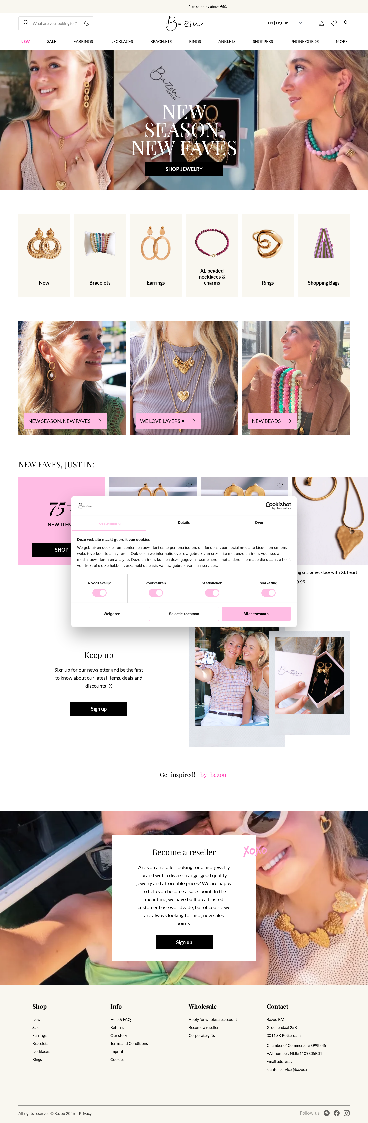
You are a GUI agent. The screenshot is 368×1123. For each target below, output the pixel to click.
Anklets (226, 41)
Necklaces (121, 41)
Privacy (85, 1113)
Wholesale (203, 1006)
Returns (117, 1027)
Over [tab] (259, 522)
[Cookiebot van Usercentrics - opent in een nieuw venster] (269, 506)
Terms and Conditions (129, 1043)
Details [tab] (184, 522)
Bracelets (161, 41)
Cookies (117, 1059)
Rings (195, 41)
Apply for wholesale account (213, 1019)
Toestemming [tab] (109, 523)
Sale (51, 41)
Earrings (83, 41)
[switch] (156, 593)
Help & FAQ (120, 1019)
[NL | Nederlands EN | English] (285, 22)
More (342, 41)
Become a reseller (204, 1027)
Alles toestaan (255, 613)
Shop (39, 1006)
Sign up (99, 709)
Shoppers (263, 41)
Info (116, 1006)
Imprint (116, 1051)
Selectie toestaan (184, 613)
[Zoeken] (87, 23)
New (25, 41)
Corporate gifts (202, 1035)
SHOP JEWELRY (184, 169)
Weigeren (112, 613)
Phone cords (304, 41)
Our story (118, 1035)
